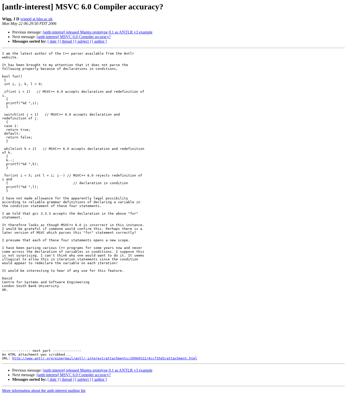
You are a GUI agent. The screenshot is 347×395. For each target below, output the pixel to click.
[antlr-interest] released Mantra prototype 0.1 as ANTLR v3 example (97, 32)
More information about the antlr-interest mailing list (43, 390)
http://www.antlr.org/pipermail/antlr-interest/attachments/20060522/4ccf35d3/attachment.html (104, 358)
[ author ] (99, 41)
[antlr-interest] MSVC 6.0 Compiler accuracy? (74, 37)
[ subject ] (83, 41)
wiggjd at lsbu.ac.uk (36, 19)
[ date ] (53, 41)
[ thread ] (67, 41)
